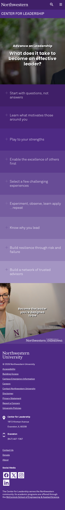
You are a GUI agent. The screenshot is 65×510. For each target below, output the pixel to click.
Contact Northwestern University (19, 389)
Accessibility (9, 369)
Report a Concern (11, 403)
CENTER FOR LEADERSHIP (22, 14)
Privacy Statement (12, 398)
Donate (6, 455)
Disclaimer (8, 394)
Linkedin (6, 483)
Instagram (21, 475)
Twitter (14, 475)
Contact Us (8, 450)
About (6, 460)
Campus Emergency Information (19, 379)
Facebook (6, 475)
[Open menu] (60, 4)
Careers (6, 384)
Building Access (10, 374)
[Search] (51, 4)
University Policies (12, 408)
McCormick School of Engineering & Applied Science (32, 497)
